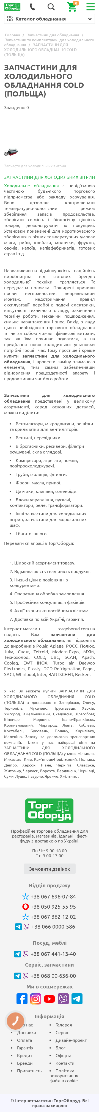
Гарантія (25, 1047)
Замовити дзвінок (49, 868)
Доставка (26, 1032)
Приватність (29, 1070)
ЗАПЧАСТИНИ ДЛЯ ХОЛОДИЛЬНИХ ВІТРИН (49, 177)
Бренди (25, 1063)
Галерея (64, 1024)
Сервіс (62, 1032)
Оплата (24, 1040)
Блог (60, 1047)
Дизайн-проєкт (71, 1040)
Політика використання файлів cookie (64, 1075)
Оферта (63, 1055)
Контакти (65, 1063)
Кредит (24, 1055)
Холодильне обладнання (31, 185)
